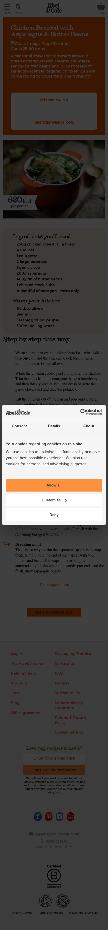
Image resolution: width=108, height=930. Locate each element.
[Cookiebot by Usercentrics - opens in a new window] (80, 412)
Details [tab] (54, 426)
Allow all (54, 485)
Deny (54, 515)
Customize (51, 500)
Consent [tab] (19, 426)
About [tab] (88, 426)
